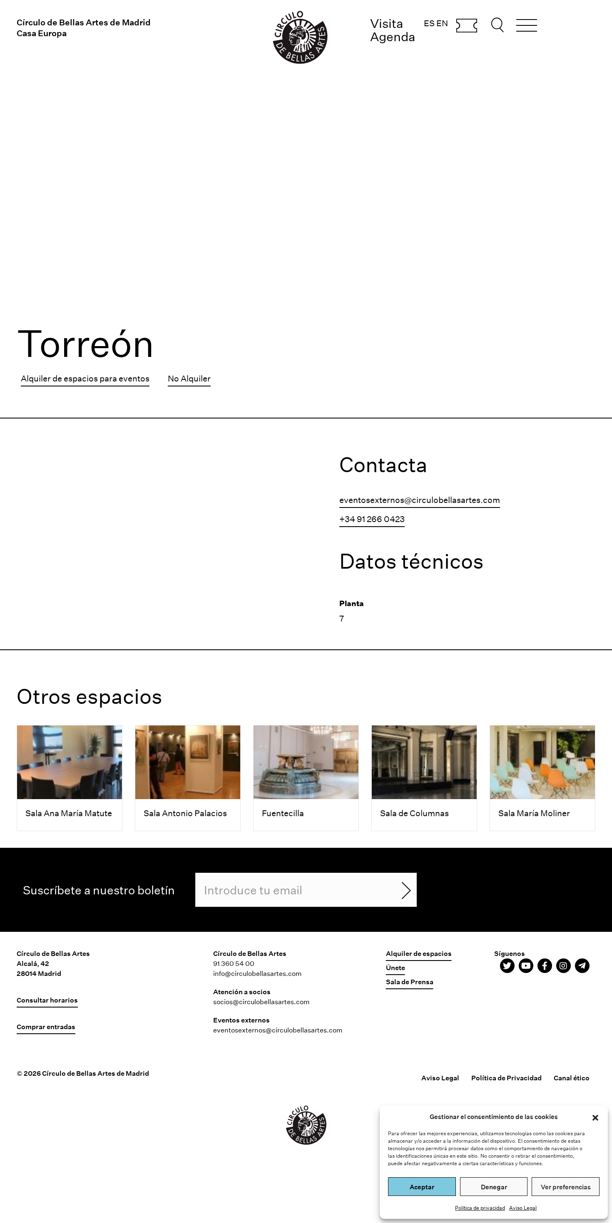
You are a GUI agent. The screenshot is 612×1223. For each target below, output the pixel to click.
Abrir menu (526, 26)
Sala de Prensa (409, 981)
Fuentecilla (283, 812)
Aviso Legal (523, 1207)
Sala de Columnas (414, 812)
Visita (386, 23)
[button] (595, 1116)
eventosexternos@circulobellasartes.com (419, 499)
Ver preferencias (566, 1187)
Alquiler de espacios (419, 953)
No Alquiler (189, 378)
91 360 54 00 (233, 963)
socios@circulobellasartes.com (261, 1001)
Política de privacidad (480, 1207)
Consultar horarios (47, 999)
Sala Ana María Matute (68, 812)
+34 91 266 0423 (372, 518)
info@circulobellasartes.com (257, 973)
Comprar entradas (466, 26)
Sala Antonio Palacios (185, 812)
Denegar (494, 1187)
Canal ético (572, 1077)
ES (429, 22)
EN (442, 22)
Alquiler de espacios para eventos (85, 378)
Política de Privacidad (506, 1077)
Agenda (392, 36)
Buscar (498, 24)
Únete (395, 967)
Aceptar (422, 1187)
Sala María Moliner (534, 812)
